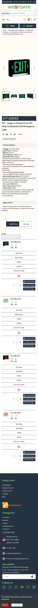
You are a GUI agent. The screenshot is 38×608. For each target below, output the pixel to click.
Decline (5, 605)
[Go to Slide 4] (30, 96)
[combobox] (21, 13)
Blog (3, 497)
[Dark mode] (24, 19)
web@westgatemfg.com (13, 553)
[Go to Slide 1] (6, 96)
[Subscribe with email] (32, 576)
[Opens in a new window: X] (28, 587)
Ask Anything (6, 13)
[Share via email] (7, 134)
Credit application (7, 526)
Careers (5, 523)
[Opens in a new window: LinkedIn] (4, 587)
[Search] (34, 13)
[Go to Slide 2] (14, 96)
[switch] (30, 19)
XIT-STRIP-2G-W (15, 299)
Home (5, 30)
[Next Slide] (34, 68)
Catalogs (5, 494)
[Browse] (24, 26)
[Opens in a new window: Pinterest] (34, 587)
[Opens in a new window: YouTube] (22, 587)
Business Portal (7, 491)
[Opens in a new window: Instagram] (16, 587)
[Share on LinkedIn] (15, 134)
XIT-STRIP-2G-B (15, 242)
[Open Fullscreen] (34, 89)
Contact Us (5, 529)
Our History (5, 517)
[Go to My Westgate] (7, 19)
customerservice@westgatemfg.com (17, 559)
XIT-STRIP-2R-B (15, 356)
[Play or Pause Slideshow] (3, 89)
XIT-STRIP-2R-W (15, 413)
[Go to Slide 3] (22, 96)
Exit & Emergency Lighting (16, 30)
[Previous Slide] (4, 68)
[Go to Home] (19, 7)
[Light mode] (34, 19)
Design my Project (7, 488)
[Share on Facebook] (11, 134)
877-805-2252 (10, 548)
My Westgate (6, 485)
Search (3, 234)
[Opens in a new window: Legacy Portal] (3, 19)
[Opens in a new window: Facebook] (10, 587)
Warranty (5, 520)
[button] (19, 67)
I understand (17, 605)
